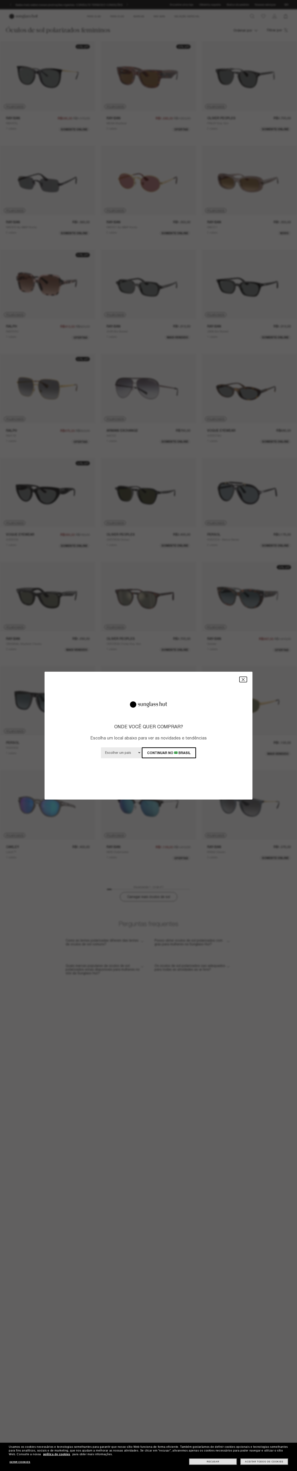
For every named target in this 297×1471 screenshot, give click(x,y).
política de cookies (56, 1454)
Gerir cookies (20, 1462)
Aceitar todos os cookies (264, 1461)
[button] (243, 679)
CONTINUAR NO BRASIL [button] (169, 753)
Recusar (213, 1461)
